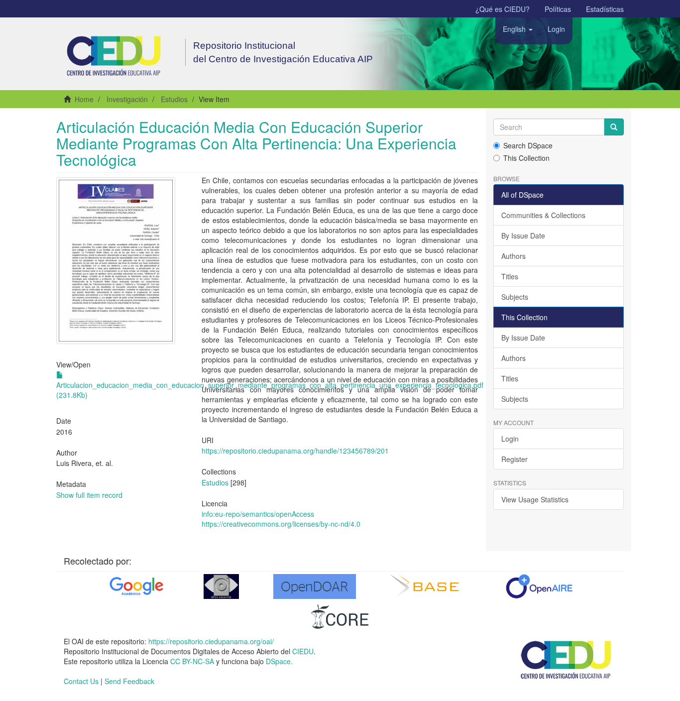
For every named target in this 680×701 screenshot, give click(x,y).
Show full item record (89, 495)
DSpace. (279, 661)
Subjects (514, 297)
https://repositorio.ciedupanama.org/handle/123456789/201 (295, 451)
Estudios (174, 99)
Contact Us (81, 681)
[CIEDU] (566, 659)
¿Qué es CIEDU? (502, 9)
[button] (517, 28)
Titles (509, 276)
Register (514, 459)
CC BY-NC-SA (192, 661)
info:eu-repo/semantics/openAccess (258, 514)
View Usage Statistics (534, 499)
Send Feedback (129, 681)
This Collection (526, 158)
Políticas (558, 9)
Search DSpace (528, 145)
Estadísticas (605, 9)
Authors (513, 256)
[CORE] (340, 616)
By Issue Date (523, 235)
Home (84, 99)
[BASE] (427, 586)
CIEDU (303, 651)
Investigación (127, 99)
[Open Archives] (221, 586)
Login (510, 439)
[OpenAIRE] (538, 586)
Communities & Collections (543, 215)
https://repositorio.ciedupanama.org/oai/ (211, 641)
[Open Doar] (314, 586)
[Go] (614, 126)
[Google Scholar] (135, 586)
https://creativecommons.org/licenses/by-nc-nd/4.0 (281, 524)
